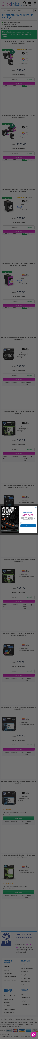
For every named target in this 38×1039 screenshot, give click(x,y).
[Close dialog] (36, 507)
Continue (28, 525)
